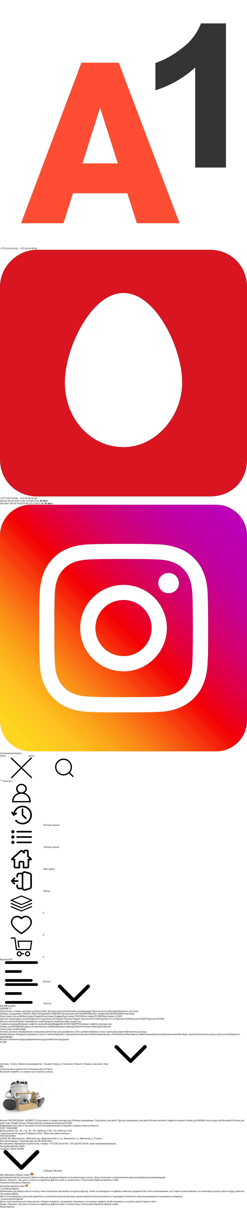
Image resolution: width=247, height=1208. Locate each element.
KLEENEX (65, 1024)
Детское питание (8, 1021)
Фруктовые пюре (67, 1021)
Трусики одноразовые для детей (15, 1019)
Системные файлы (10, 1188)
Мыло (129, 1034)
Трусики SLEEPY (139, 1019)
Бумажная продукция (40, 1039)
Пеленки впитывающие (80, 1011)
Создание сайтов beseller (12, 1148)
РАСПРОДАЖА (8, 1006)
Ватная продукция (60, 1039)
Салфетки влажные (9, 1024)
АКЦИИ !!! (5, 1008)
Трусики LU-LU (108, 1019)
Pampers (49, 1024)
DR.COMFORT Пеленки (58, 1013)
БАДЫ (3, 1042)
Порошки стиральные (65, 1034)
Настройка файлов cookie (12, 1146)
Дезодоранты (119, 1031)
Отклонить (5, 1182)
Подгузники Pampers (32, 1016)
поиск (31, 756)
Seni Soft (74, 1013)
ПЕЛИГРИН (85, 1013)
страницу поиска (44, 1071)
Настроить (16, 1182)
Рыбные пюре (23, 1021)
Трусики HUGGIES (90, 1019)
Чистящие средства (187, 1034)
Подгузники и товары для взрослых (17, 1011)
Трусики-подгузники (58, 1011)
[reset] (21, 768)
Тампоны (106, 1026)
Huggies (56, 1024)
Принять (26, 1182)
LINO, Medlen (98, 1013)
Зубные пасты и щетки (102, 1031)
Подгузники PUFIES (92, 1016)
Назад (3, 1206)
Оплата (38, 1125)
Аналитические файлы (12, 1199)
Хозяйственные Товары (11, 1034)
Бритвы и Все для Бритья (78, 1031)
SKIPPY (120, 1013)
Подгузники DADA (72, 1016)
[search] (64, 768)
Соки (78, 1021)
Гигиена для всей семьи (11, 1031)
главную (27, 1071)
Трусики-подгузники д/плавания (47, 1019)
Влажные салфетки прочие (32, 1024)
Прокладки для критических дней (36, 1026)
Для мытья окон (170, 1034)
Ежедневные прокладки (64, 1026)
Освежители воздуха (207, 1034)
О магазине (29, 1125)
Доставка (18, 1125)
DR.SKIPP (111, 1013)
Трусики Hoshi (123, 1019)
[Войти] (21, 793)
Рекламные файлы (9, 1194)
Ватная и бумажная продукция (15, 1039)
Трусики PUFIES (156, 1019)
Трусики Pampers (72, 1019)
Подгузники (41, 1011)
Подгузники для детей (11, 1016)
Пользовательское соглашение (57, 1125)
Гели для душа (59, 1031)
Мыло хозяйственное (142, 1034)
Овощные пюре (51, 1021)
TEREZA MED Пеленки (34, 1013)
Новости (94, 1125)
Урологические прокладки (105, 1011)
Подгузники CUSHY (112, 1016)
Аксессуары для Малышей (13, 1029)
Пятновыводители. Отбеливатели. (109, 1034)
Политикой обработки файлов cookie (100, 1180)
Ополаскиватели (84, 1034)
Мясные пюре (37, 1021)
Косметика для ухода (128, 1011)
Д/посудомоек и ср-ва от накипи (39, 1034)
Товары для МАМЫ (9, 1026)
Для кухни (157, 1034)
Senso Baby (129, 1013)
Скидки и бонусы (81, 1125)
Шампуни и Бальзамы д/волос (37, 1031)
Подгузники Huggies (52, 1016)
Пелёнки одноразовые (11, 1013)
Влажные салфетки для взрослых (95, 1024)
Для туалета (223, 1034)
